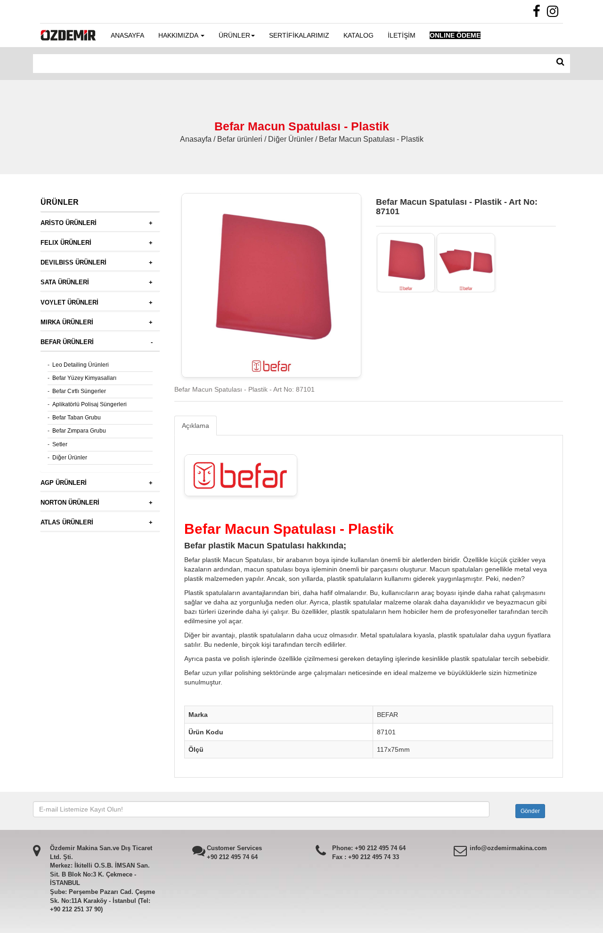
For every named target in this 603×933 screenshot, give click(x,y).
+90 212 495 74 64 (232, 857)
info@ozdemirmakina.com (508, 848)
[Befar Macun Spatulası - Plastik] (406, 262)
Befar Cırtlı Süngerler (79, 391)
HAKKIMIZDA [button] (179, 35)
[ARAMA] (560, 62)
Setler (59, 444)
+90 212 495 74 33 (373, 857)
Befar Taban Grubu (76, 417)
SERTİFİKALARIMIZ (299, 35)
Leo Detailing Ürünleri (80, 365)
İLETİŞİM (402, 35)
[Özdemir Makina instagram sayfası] (555, 13)
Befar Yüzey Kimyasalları (84, 378)
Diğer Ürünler (69, 457)
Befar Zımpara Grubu (79, 430)
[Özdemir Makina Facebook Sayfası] (539, 13)
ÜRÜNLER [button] (234, 35)
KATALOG (358, 35)
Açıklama (195, 425)
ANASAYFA (127, 35)
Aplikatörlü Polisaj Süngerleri (89, 404)
